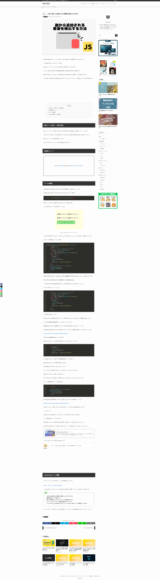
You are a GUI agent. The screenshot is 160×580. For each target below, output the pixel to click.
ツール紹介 (102, 138)
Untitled (62, 165)
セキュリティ (102, 143)
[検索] (117, 0)
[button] (46, 523)
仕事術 (101, 158)
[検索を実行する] (116, 35)
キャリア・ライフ (103, 151)
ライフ (101, 155)
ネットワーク (102, 146)
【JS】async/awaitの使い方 (62, 432)
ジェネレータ (102, 165)
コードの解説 (53, 112)
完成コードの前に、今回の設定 (57, 108)
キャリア (102, 153)
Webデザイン (102, 172)
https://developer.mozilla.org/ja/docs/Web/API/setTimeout (56, 403)
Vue (101, 187)
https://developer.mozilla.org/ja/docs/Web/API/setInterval (56, 333)
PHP (101, 182)
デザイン (102, 167)
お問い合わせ (96, 576)
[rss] (115, 0)
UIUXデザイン (103, 170)
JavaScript (45, 16)
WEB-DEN (46, 3)
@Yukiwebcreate (73, 165)
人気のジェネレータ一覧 (65, 576)
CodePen (81, 165)
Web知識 (102, 141)
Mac (101, 163)
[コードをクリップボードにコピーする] (93, 199)
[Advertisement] (69, 90)
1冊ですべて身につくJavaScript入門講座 (53, 485)
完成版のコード (53, 110)
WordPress (102, 189)
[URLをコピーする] (91, 523)
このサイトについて (75, 576)
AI (100, 136)
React (101, 184)
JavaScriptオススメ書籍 (55, 114)
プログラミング (103, 175)
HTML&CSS (102, 177)
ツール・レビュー (103, 160)
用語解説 (102, 148)
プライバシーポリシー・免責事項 (86, 576)
